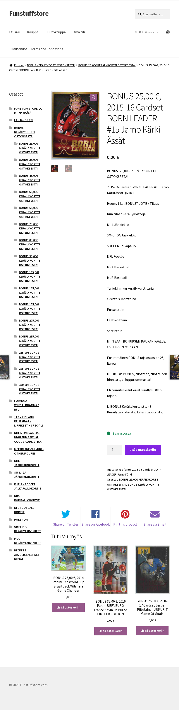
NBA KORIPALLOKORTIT (27, 498)
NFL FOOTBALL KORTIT (24, 510)
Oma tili (79, 32)
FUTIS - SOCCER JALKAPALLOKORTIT (27, 486)
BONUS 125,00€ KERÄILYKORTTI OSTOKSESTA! (29, 292)
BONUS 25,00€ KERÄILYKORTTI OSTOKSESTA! (107, 65)
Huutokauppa (55, 32)
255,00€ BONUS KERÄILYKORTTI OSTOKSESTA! (29, 357)
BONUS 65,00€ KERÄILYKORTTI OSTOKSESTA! (29, 212)
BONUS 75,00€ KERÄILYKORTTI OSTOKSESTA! (29, 228)
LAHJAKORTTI (23, 120)
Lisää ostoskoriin (143, 449)
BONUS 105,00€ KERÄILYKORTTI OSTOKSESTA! (29, 276)
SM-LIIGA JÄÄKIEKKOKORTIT (27, 474)
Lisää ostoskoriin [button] (68, 607)
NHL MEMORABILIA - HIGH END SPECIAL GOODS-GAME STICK (27, 437)
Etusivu (14, 32)
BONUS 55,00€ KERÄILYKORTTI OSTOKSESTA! (29, 196)
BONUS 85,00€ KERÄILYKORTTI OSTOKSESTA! (29, 244)
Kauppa (32, 32)
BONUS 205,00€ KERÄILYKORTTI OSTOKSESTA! (29, 324)
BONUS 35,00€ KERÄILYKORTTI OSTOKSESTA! (29, 164)
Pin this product (125, 524)
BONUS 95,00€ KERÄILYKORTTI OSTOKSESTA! (29, 260)
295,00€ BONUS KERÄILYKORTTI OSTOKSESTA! (29, 373)
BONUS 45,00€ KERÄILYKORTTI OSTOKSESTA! (29, 180)
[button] (93, 97)
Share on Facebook (96, 524)
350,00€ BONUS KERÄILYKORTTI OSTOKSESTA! (29, 389)
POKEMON (21, 519)
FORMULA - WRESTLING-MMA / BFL (26, 405)
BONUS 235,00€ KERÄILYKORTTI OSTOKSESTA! (29, 340)
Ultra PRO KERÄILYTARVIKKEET (27, 529)
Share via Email (155, 524)
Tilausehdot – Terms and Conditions (36, 49)
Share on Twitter (65, 524)
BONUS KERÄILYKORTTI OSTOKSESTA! (51, 65)
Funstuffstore (28, 13)
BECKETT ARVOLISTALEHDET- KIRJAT (27, 554)
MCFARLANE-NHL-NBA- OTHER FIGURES (29, 451)
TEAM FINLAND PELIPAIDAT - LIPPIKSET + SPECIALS (29, 421)
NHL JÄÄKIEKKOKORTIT (27, 463)
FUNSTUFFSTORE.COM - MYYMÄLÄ (28, 111)
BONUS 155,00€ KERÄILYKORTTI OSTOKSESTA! (29, 308)
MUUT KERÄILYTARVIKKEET (27, 541)
